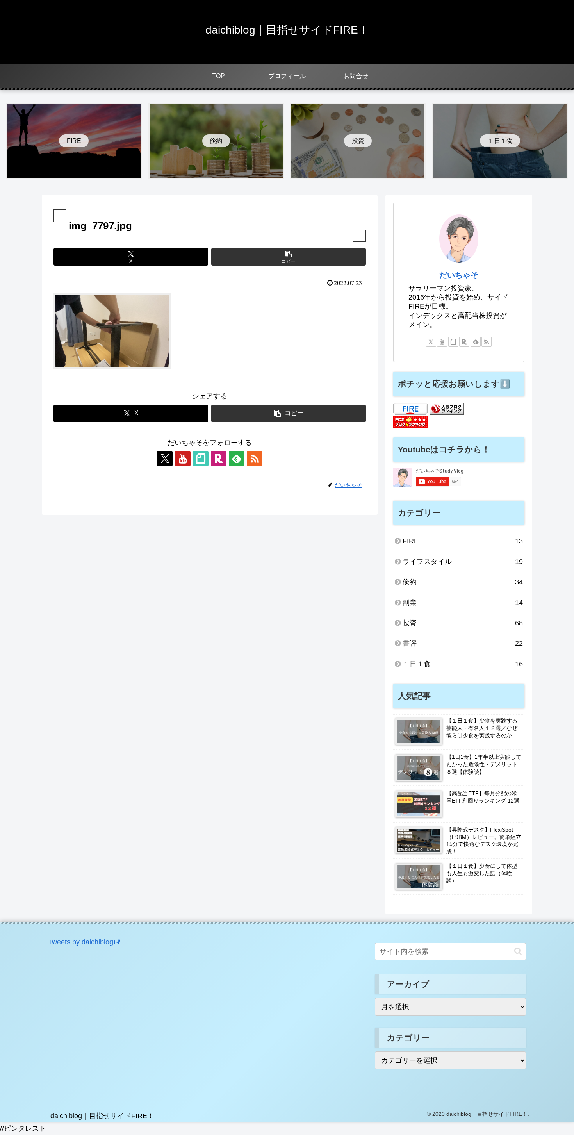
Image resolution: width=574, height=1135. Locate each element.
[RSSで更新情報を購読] (254, 458)
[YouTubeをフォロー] (183, 458)
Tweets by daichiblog (80, 942)
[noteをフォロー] (201, 458)
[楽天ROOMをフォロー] (218, 458)
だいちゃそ (458, 275)
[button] (288, 257)
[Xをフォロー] (165, 458)
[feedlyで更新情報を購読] (236, 458)
